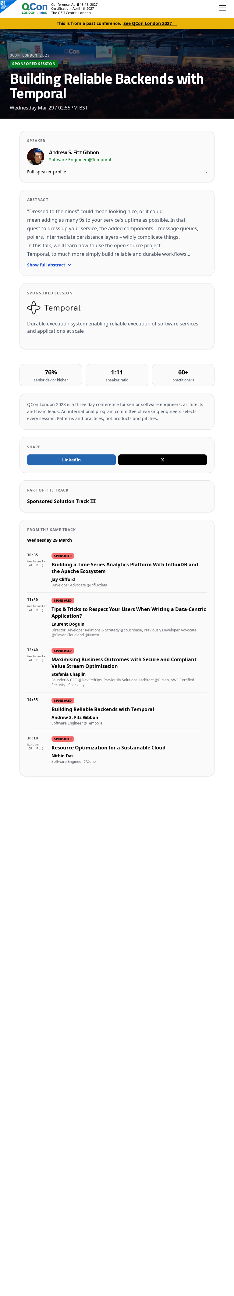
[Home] (29, 8)
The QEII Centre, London (71, 12)
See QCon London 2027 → (150, 23)
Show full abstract (46, 265)
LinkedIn (71, 460)
